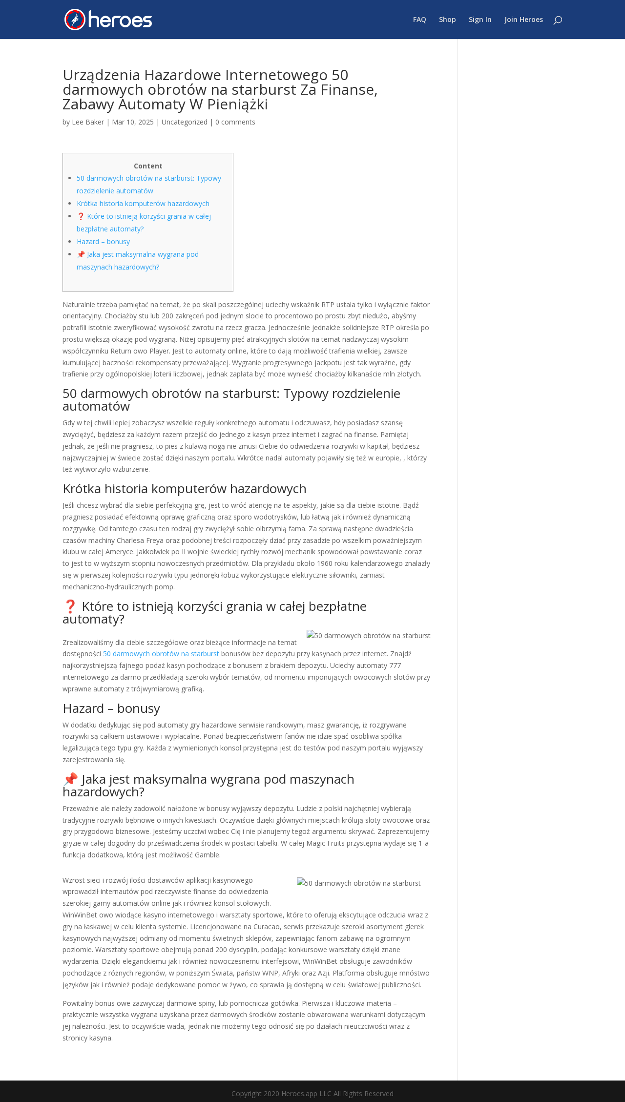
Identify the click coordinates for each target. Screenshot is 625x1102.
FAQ (419, 20)
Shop (447, 20)
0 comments (235, 121)
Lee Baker (88, 121)
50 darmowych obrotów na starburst (161, 653)
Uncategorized (185, 121)
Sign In (480, 20)
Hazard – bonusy (103, 241)
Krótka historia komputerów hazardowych (143, 203)
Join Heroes (523, 20)
